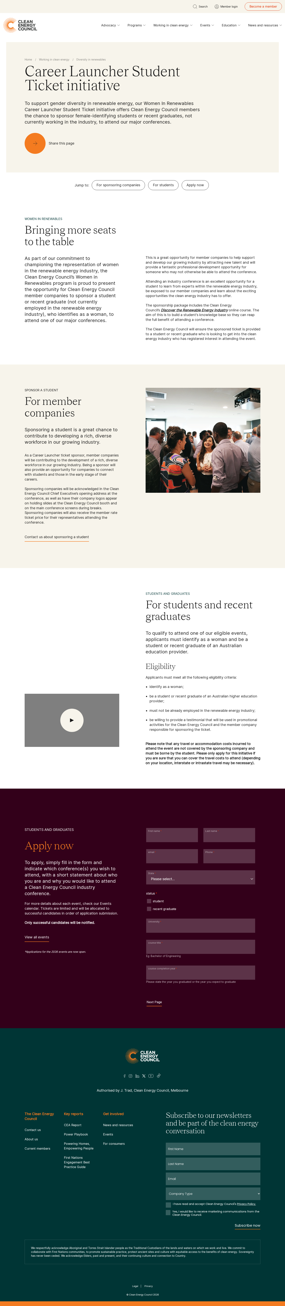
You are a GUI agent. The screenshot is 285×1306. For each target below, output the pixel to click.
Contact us (33, 1130)
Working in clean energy (171, 25)
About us (31, 1139)
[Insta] (130, 1076)
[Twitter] (143, 1075)
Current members (37, 1148)
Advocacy (108, 25)
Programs (135, 25)
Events (205, 25)
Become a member (263, 6)
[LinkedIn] (137, 1076)
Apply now (195, 185)
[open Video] (72, 720)
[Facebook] (125, 1076)
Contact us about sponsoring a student (57, 537)
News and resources (263, 25)
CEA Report (72, 1125)
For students (163, 185)
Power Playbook (76, 1134)
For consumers (114, 1144)
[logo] (20, 25)
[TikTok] (158, 1076)
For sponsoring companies (118, 185)
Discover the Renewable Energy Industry (194, 310)
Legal (135, 1286)
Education (229, 25)
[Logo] (142, 1056)
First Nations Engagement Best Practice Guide (77, 1162)
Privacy (148, 1286)
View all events (37, 937)
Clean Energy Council (141, 1294)
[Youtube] (151, 1076)
